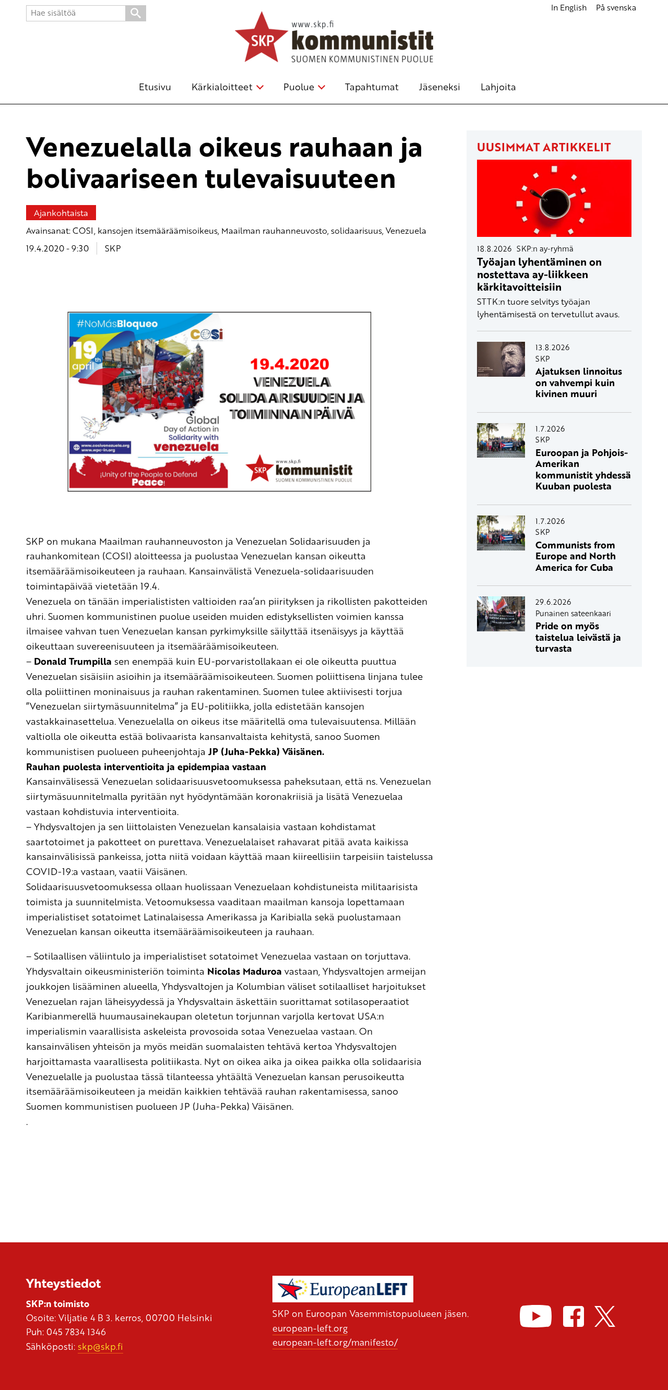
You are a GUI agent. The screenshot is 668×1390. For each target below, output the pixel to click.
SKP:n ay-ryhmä (545, 248)
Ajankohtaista (61, 213)
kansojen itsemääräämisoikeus (158, 230)
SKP (113, 248)
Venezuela (406, 230)
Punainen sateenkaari (573, 613)
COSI (83, 230)
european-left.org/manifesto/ (335, 1342)
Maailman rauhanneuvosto (274, 230)
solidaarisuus (356, 230)
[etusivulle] (334, 38)
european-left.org (310, 1328)
